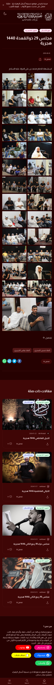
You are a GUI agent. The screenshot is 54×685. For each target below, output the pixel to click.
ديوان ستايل (41, 675)
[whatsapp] (4, 361)
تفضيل (48, 59)
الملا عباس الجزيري (22, 350)
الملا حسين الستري (42, 350)
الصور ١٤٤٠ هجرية (31, 31)
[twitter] (14, 361)
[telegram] (9, 361)
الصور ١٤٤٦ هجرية (43, 402)
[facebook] (19, 361)
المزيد (33, 643)
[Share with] (40, 59)
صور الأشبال (45, 31)
